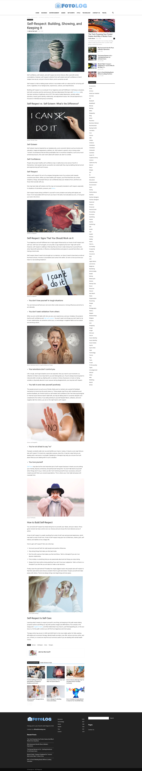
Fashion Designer (94, 197)
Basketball (92, 103)
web (90, 377)
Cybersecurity (93, 162)
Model (91, 273)
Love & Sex (92, 264)
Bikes (90, 110)
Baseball (91, 101)
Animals (91, 96)
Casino (91, 135)
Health (91, 234)
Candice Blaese (91, 38)
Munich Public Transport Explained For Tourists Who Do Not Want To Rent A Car (39, 755)
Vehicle (91, 372)
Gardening (92, 224)
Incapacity (92, 249)
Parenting (92, 301)
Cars (90, 133)
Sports (91, 345)
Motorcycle (92, 278)
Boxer (90, 118)
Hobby (91, 239)
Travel (104, 13)
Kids (90, 256)
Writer (91, 385)
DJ (89, 175)
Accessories (92, 86)
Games (63, 13)
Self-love (29, 466)
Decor (90, 167)
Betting (91, 108)
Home (37, 13)
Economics (92, 177)
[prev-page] (28, 704)
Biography (92, 113)
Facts (90, 187)
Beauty (91, 106)
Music (91, 286)
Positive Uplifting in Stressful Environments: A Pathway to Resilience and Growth (34, 681)
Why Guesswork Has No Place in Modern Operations (37, 745)
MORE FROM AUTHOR (46, 662)
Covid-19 (91, 155)
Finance (91, 204)
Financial (91, 207)
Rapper (91, 313)
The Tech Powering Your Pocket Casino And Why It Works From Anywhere (40, 740)
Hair (90, 231)
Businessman (93, 125)
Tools (90, 360)
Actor (90, 88)
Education (92, 180)
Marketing (92, 269)
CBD (90, 138)
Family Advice (93, 192)
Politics (91, 310)
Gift (90, 227)
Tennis (91, 355)
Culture (91, 160)
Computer (92, 150)
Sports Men (92, 348)
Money (91, 276)
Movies (91, 281)
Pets (90, 306)
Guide (91, 229)
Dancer (91, 165)
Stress (45, 645)
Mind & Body (34, 17)
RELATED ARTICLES (33, 662)
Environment (92, 185)
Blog (90, 115)
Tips (90, 357)
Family (91, 189)
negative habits (38, 627)
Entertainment (54, 13)
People (91, 303)
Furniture (91, 214)
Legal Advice (92, 261)
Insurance (92, 254)
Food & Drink (92, 209)
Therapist (51, 645)
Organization (92, 298)
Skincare (91, 333)
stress (53, 188)
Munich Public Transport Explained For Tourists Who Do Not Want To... (106, 65)
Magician (91, 266)
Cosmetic (91, 152)
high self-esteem (49, 318)
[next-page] (31, 704)
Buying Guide (93, 128)
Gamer (91, 219)
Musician (91, 288)
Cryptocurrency (93, 157)
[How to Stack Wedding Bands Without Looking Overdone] (92, 74)
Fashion (91, 194)
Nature (91, 291)
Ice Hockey (92, 246)
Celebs (91, 140)
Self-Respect (40, 645)
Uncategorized (93, 370)
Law (90, 259)
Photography (92, 308)
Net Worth (71, 13)
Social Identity (93, 338)
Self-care (34, 645)
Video (90, 375)
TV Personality (93, 365)
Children (91, 143)
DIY (90, 172)
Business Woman (94, 123)
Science (91, 320)
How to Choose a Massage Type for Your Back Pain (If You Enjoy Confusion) (75, 681)
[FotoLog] (71, 6)
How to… (91, 244)
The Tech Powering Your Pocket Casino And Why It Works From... (100, 35)
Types (90, 367)
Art (90, 98)
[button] (113, 13)
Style (78, 13)
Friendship (92, 212)
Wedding (91, 380)
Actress (91, 91)
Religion (91, 318)
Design (91, 170)
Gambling (92, 217)
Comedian (92, 145)
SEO (90, 323)
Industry (91, 251)
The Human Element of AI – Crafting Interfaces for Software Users (105, 57)
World (91, 382)
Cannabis (91, 130)
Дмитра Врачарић (33, 31)
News (90, 296)
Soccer (91, 335)
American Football (94, 93)
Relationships (93, 315)
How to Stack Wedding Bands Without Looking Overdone (39, 760)
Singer (91, 328)
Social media (92, 343)
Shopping (92, 325)
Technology (86, 13)
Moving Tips (92, 283)
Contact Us (96, 13)
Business (44, 13)
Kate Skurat (76, 92)
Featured (91, 202)
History (91, 236)
